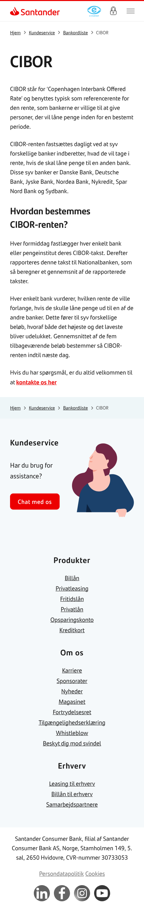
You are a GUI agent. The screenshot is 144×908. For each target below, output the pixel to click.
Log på (113, 11)
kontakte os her (36, 382)
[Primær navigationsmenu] (131, 11)
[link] (15, 11)
